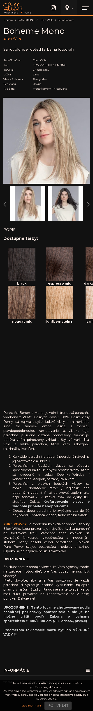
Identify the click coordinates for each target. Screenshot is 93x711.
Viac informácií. (31, 705)
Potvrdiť (57, 705)
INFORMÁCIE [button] (16, 670)
